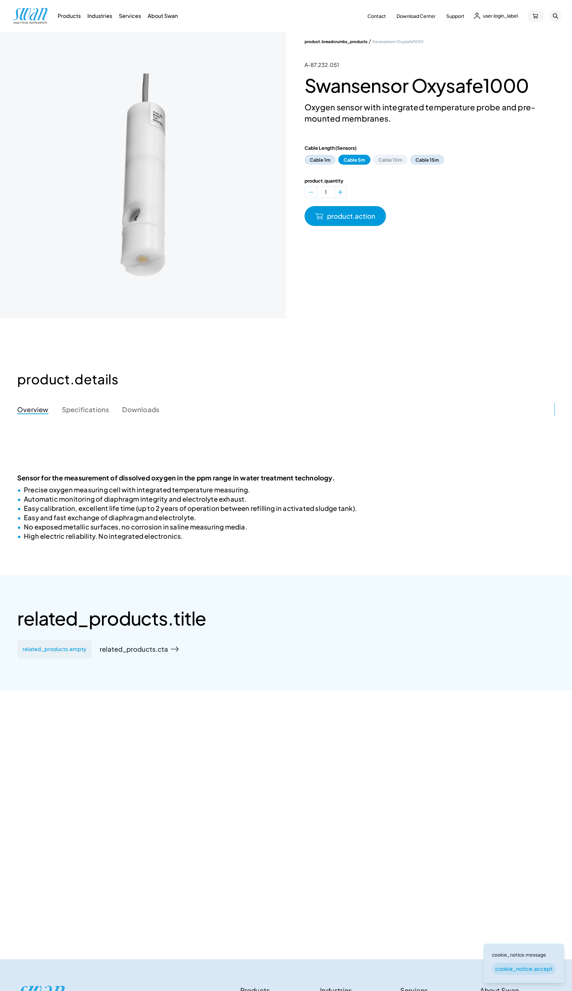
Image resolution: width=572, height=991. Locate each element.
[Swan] (30, 16)
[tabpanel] (286, 508)
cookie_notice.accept (523, 968)
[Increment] (340, 192)
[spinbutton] (326, 192)
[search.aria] (555, 16)
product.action (351, 216)
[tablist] (286, 409)
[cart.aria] (535, 16)
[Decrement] (311, 192)
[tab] (33, 409)
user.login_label (500, 16)
